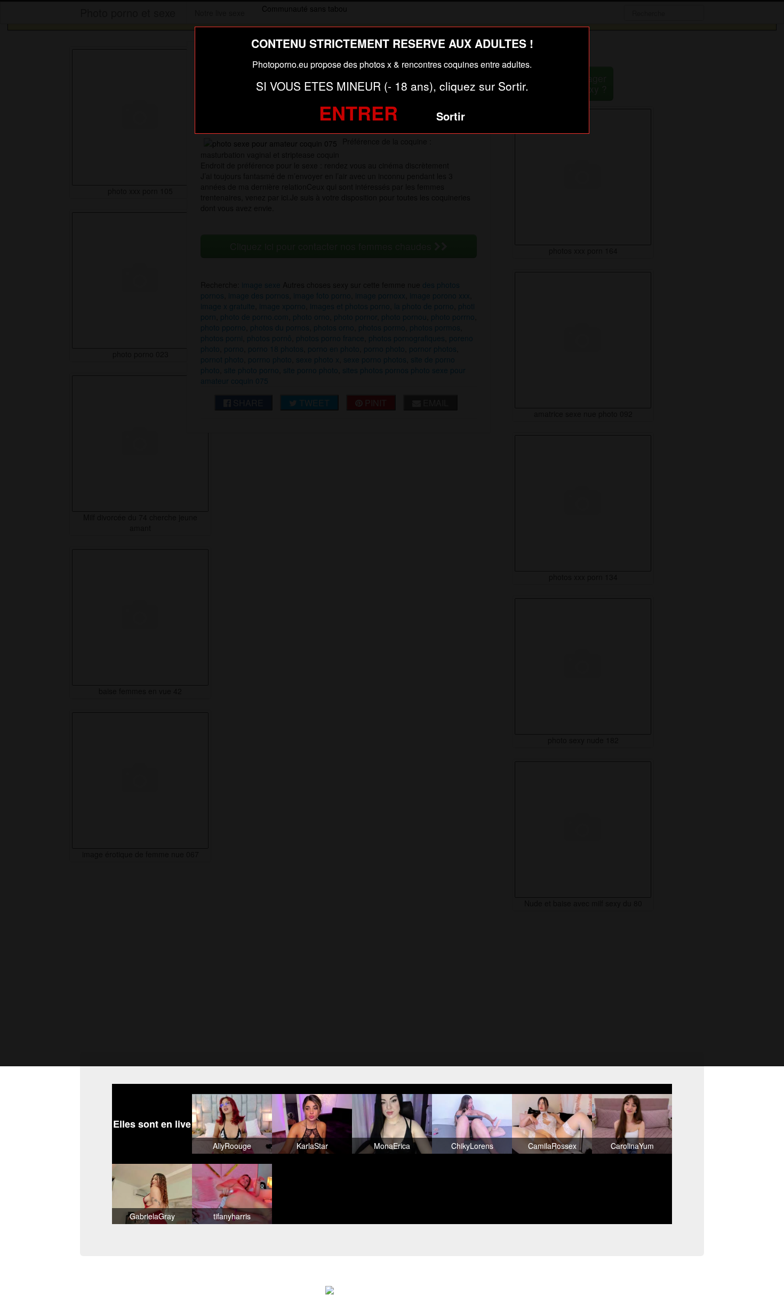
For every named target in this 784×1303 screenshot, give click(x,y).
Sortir (450, 116)
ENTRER (358, 112)
